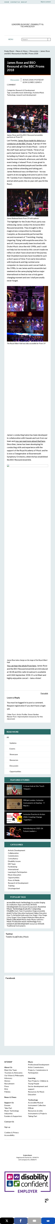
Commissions (13, 856)
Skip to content (46, 2)
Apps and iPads (24, 904)
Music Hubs (26, 919)
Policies (7, 1092)
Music (30, 1062)
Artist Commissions (36, 1067)
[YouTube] (27, 31)
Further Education (18, 913)
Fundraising (12, 867)
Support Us (9, 1102)
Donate (7, 1105)
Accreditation (12, 904)
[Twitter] (23, 31)
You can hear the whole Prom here (21, 665)
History (7, 1081)
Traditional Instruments (16, 926)
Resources (14, 760)
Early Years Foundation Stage (26, 911)
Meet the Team (10, 1070)
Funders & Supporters (13, 1116)
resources (33, 924)
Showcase (14, 754)
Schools (41, 924)
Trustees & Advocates (13, 1073)
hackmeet (30, 913)
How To (10, 915)
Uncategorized (14, 888)
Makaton (31, 917)
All (8, 737)
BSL (29, 909)
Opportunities (15, 771)
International (13, 869)
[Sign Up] (35, 31)
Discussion (14, 766)
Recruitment (9, 1083)
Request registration (16, 705)
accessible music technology (21, 93)
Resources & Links (35, 1111)
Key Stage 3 (13, 917)
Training (11, 886)
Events (12, 749)
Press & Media (13, 880)
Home (6, 2)
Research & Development (25, 90)
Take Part (8, 1108)
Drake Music (27, 14)
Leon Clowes (28, 82)
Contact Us (15, 2)
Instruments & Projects (37, 1113)
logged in (22, 702)
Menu (10, 39)
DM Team (12, 864)
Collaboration (13, 853)
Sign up (7, 1127)
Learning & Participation (17, 872)
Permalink (44, 693)
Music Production (14, 921)
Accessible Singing (38, 903)
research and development (26, 95)
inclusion (17, 915)
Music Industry (37, 919)
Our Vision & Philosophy (14, 1075)
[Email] (34, 1221)
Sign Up (24, 2)
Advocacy (8, 1078)
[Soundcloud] (31, 31)
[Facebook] (19, 31)
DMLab (31, 1108)
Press (39, 922)
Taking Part (32, 1116)
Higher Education (40, 913)
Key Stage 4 (22, 917)
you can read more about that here (30, 441)
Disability (10, 911)
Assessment (32, 907)
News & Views (22, 51)
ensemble (41, 911)
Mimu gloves (39, 917)
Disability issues (14, 861)
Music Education (14, 875)
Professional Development (38, 1064)
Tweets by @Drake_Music (17, 936)
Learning (31, 1078)
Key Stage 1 (33, 915)
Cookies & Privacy (11, 1132)
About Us (8, 1067)
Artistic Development (16, 850)
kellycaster (25, 915)
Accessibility (9, 1135)
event (9, 913)
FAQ (6, 1089)
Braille (25, 909)
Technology (33, 1100)
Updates (13, 743)
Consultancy (13, 858)
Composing (36, 909)
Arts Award (23, 907)
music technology (29, 921)
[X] (7, 1221)
